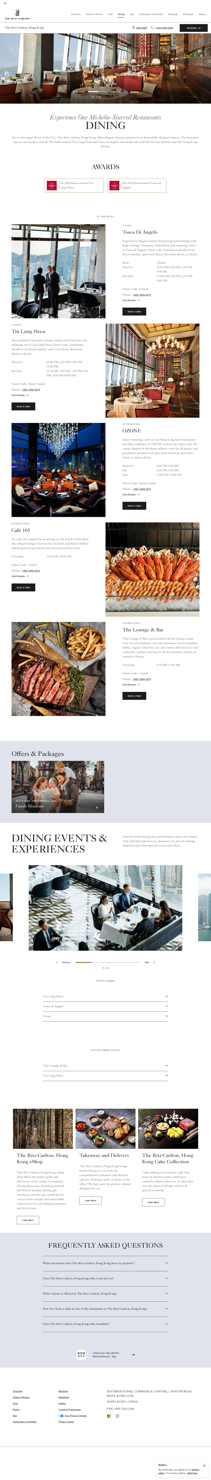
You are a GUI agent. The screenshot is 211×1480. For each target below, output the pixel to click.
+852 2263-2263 (164, 28)
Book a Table (134, 311)
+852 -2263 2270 (142, 295)
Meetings (173, 14)
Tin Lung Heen (53, 996)
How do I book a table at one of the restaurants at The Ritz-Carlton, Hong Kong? (95, 1309)
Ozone (47, 1016)
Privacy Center (66, 1421)
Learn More (28, 1220)
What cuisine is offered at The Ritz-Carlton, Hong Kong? (80, 1293)
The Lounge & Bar (55, 1065)
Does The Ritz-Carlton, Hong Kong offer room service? (78, 1278)
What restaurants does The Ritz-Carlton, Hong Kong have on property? (88, 1263)
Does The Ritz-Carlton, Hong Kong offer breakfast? (76, 1324)
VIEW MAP (141, 28)
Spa (132, 14)
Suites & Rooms (94, 14)
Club (110, 14)
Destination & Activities (151, 14)
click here (192, 1473)
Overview (76, 14)
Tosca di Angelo (53, 1006)
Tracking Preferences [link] (70, 1409)
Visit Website (129, 300)
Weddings (188, 14)
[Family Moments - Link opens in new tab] (58, 787)
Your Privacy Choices (75, 1415)
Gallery (202, 14)
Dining (121, 14)
